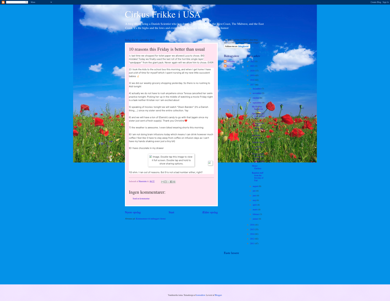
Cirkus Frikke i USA (163, 14)
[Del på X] (168, 181)
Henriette (231, 61)
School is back (258, 142)
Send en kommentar (141, 198)
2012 (252, 238)
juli (254, 190)
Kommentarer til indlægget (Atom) (151, 218)
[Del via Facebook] (171, 181)
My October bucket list (257, 108)
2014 (252, 233)
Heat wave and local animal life (258, 116)
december (257, 88)
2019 (252, 75)
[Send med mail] (162, 181)
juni (255, 195)
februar (256, 214)
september (257, 102)
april (255, 204)
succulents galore (256, 136)
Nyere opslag (133, 212)
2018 (252, 79)
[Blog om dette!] (165, 181)
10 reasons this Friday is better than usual (258, 127)
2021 (252, 65)
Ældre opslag (210, 212)
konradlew (200, 295)
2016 (252, 224)
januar (256, 218)
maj (254, 200)
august (256, 186)
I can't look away (256, 148)
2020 (252, 70)
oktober (256, 97)
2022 (252, 61)
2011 (252, 243)
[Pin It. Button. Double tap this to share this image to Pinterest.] (210, 163)
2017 (252, 84)
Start (171, 212)
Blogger (218, 295)
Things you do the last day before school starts (258, 157)
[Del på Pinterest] (174, 181)
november (257, 93)
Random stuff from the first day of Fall (257, 176)
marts (255, 209)
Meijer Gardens (256, 167)
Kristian (230, 66)
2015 (252, 229)
